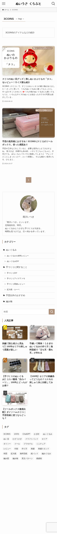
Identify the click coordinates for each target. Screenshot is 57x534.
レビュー (7, 449)
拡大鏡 (13, 454)
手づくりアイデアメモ (16, 278)
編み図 (6, 458)
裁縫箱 (39, 458)
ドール (17, 444)
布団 (5, 454)
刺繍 (33, 449)
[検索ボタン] (53, 3)
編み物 (9, 301)
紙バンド (34, 454)
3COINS (6, 434)
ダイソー (7, 444)
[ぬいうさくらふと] (28, 3)
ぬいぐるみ (11, 250)
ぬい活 (6, 439)
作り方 (24, 449)
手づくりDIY (12, 273)
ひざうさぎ (17, 439)
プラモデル (28, 444)
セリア (44, 439)
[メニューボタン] (3, 3)
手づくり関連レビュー (16, 284)
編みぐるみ (46, 454)
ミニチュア (40, 444)
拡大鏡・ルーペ (13, 289)
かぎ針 (36, 434)
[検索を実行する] (52, 312)
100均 (16, 434)
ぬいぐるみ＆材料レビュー (18, 256)
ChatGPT (26, 434)
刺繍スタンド (43, 449)
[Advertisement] (28, 493)
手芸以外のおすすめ (15, 295)
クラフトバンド (31, 439)
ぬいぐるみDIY (13, 261)
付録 (16, 449)
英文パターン (27, 458)
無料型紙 (23, 454)
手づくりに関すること (16, 267)
